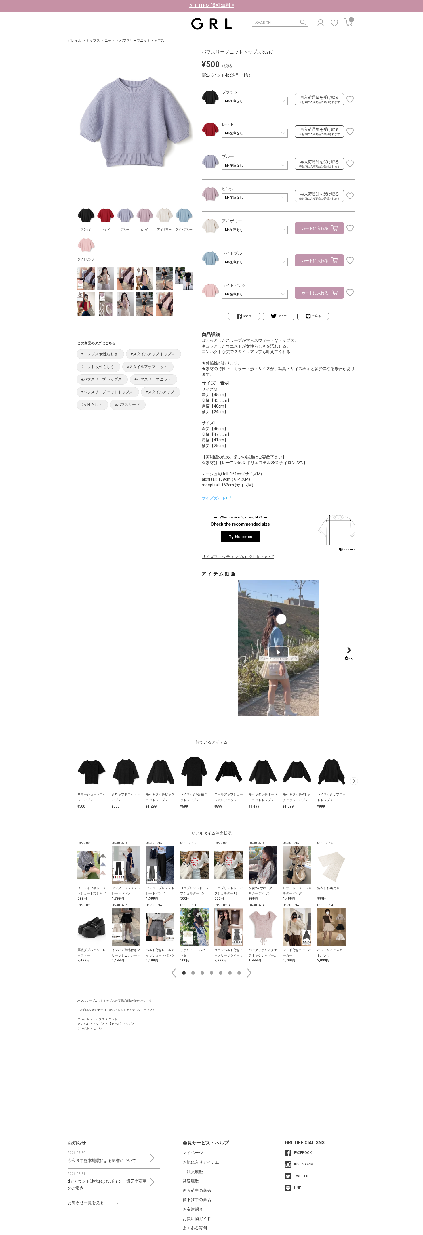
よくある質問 (195, 1228)
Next (249, 973)
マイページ (193, 1152)
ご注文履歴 (193, 1171)
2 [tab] (193, 973)
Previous (173, 973)
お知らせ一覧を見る (86, 1202)
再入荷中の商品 (197, 1190)
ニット (109, 41)
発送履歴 (191, 1181)
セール (97, 1028)
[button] (354, 781)
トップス (93, 41)
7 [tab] (239, 973)
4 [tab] (211, 973)
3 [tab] (202, 973)
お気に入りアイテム (201, 1162)
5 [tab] (220, 973)
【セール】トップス (121, 1023)
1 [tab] (184, 973)
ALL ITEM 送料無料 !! (211, 5)
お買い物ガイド (197, 1218)
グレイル (74, 41)
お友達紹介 (193, 1209)
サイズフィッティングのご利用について (238, 556)
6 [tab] (230, 973)
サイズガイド (214, 498)
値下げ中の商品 (197, 1199)
